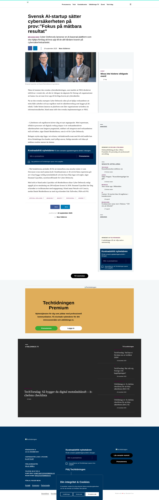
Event (103, 4)
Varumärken (45, 493)
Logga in (70, 328)
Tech (74, 4)
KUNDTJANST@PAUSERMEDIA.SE (44, 473)
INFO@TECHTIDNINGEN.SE (43, 475)
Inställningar (66, 494)
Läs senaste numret (121, 455)
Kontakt (27, 485)
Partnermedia (45, 485)
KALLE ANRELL (30, 466)
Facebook (68, 474)
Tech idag (110, 4)
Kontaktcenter (82, 4)
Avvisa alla (79, 494)
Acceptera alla (92, 494)
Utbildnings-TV (94, 4)
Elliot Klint (29, 459)
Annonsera (35, 485)
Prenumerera (66, 4)
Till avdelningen (128, 346)
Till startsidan (79, 276)
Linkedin (74, 474)
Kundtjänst (54, 493)
